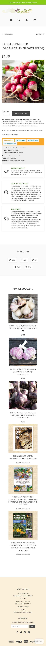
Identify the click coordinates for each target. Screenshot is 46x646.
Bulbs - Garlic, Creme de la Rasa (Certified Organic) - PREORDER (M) (23, 415)
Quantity (5, 111)
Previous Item (8, 34)
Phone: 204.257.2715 (23, 604)
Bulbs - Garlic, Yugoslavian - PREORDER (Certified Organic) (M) (23, 328)
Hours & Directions (23, 601)
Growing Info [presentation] (33, 140)
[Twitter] (21, 632)
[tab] (8, 140)
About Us (23, 598)
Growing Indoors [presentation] (10, 144)
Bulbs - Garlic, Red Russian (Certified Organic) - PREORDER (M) (23, 371)
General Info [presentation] (8, 140)
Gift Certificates (23, 593)
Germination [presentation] (20, 140)
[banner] (23, 11)
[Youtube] (29, 632)
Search (23, 609)
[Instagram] (25, 632)
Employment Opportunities (23, 612)
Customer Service (23, 606)
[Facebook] (17, 632)
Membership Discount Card (23, 596)
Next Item (39, 34)
